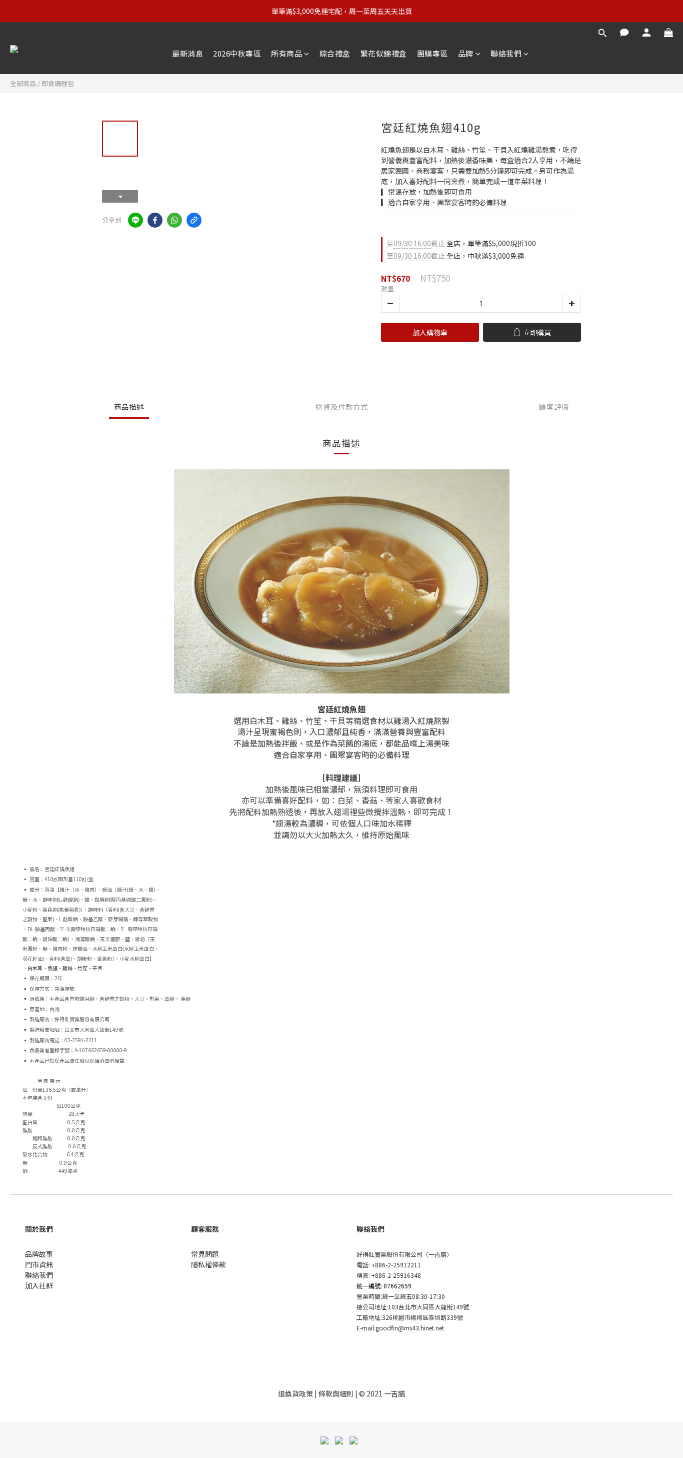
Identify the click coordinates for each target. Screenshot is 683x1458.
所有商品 (286, 53)
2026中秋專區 (237, 53)
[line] (135, 220)
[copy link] (194, 220)
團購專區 (432, 53)
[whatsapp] (174, 220)
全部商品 (23, 83)
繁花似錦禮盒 (383, 53)
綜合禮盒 (335, 53)
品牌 (466, 53)
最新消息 (187, 53)
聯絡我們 (506, 53)
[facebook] (155, 220)
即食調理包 (58, 83)
